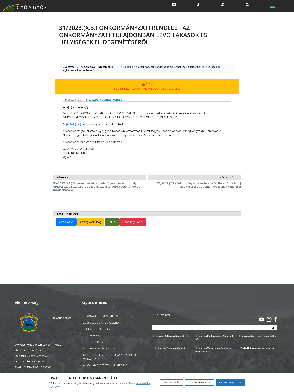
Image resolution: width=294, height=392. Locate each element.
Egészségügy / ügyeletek (101, 322)
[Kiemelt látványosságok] (198, 5)
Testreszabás (171, 382)
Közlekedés (91, 335)
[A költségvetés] (223, 5)
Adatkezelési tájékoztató (101, 348)
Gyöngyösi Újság (90, 222)
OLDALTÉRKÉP (162, 315)
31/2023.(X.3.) (74, 124)
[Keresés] (247, 4)
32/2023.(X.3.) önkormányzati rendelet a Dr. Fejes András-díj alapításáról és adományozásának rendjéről (199, 185)
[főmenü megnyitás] (282, 7)
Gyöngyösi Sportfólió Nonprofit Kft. (257, 336)
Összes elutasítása (199, 382)
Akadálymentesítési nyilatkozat (105, 365)
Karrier (112, 222)
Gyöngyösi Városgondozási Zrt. (171, 348)
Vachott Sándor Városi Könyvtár (257, 348)
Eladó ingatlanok (132, 222)
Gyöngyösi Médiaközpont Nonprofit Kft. (214, 338)
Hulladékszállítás (96, 329)
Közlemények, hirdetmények (105, 99)
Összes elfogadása (230, 382)
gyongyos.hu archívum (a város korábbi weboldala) (111, 357)
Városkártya (66, 222)
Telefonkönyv (93, 342)
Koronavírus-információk (101, 316)
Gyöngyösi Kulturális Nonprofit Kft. (171, 336)
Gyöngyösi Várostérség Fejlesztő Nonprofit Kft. (213, 349)
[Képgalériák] (174, 5)
